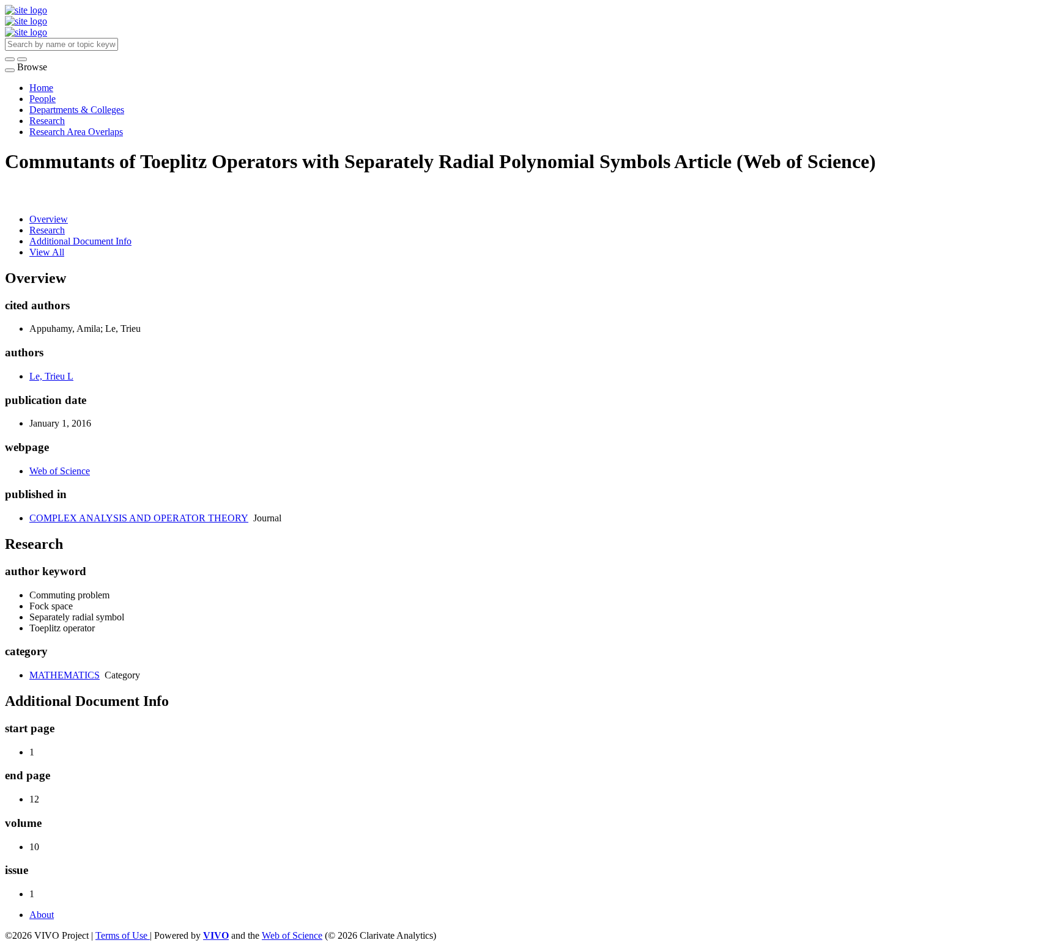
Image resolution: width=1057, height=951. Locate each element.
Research (47, 121)
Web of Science (59, 471)
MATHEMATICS (64, 675)
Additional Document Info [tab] (80, 241)
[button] (10, 59)
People (42, 99)
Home (41, 88)
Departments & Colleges (76, 110)
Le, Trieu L (51, 376)
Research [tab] (47, 230)
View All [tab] (46, 252)
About (41, 914)
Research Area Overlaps (76, 132)
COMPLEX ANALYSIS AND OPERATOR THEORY (138, 518)
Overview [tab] (48, 219)
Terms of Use (122, 935)
